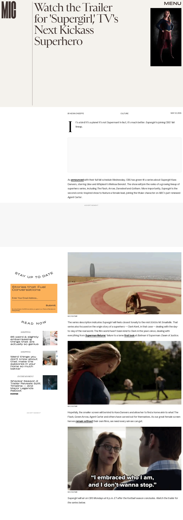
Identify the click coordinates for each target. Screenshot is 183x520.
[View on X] (124, 155)
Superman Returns (95, 335)
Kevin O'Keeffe (77, 114)
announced (77, 180)
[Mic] (9, 10)
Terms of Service (48, 309)
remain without (84, 421)
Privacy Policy (16, 310)
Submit (51, 305)
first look (129, 335)
